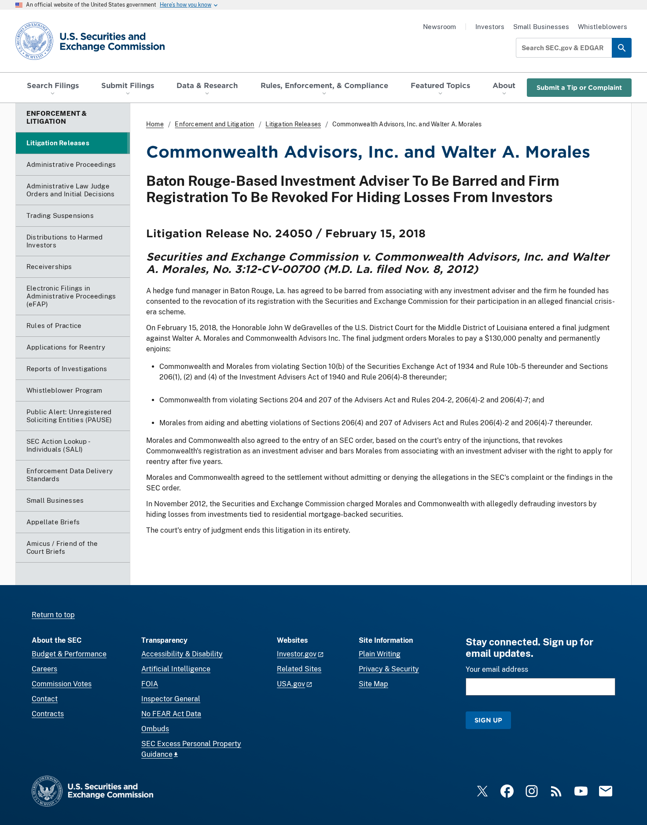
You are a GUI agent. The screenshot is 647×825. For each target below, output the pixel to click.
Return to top (53, 615)
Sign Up (488, 720)
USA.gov (291, 684)
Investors (489, 26)
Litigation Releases (293, 124)
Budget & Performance (69, 654)
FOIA (149, 684)
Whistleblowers (602, 26)
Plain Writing (380, 654)
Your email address (497, 669)
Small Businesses (541, 26)
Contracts (48, 714)
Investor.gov (296, 654)
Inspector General (170, 699)
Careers (44, 669)
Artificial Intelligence (175, 669)
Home (155, 124)
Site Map (373, 684)
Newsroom (439, 26)
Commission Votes (62, 684)
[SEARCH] (622, 48)
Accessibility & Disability (182, 654)
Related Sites (299, 669)
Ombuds (155, 729)
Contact (45, 699)
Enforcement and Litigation (214, 124)
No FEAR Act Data (171, 714)
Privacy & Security (389, 669)
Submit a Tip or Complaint (579, 87)
